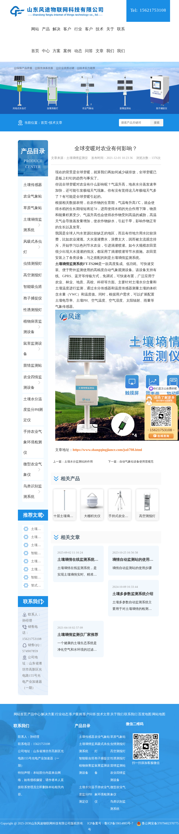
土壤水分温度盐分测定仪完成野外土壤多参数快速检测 (37, 561)
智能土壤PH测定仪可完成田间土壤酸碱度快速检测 (37, 553)
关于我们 (110, 40)
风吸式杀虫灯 (102, 747)
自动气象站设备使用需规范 (136, 461)
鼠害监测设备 (102, 769)
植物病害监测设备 (86, 769)
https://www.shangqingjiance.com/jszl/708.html (107, 450)
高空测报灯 (118, 751)
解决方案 (56, 40)
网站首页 (35, 40)
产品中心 (46, 40)
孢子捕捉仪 (102, 758)
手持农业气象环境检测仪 (102, 794)
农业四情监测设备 (118, 776)
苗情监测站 (118, 765)
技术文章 (99, 40)
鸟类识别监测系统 (118, 805)
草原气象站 (118, 736)
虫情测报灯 (118, 744)
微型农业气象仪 (118, 791)
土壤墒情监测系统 (86, 747)
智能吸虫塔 (86, 758)
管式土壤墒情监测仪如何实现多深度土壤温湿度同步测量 (37, 585)
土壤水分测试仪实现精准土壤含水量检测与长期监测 (37, 529)
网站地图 (158, 714)
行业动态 (78, 40)
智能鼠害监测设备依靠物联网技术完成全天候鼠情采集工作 (37, 577)
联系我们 (121, 40)
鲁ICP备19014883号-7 (118, 823)
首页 (44, 122)
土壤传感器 (86, 736)
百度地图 (144, 714)
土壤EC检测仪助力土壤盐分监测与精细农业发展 (37, 545)
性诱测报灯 (118, 758)
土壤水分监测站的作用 (78, 461)
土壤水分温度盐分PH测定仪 (86, 794)
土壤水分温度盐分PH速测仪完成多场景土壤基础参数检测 (37, 569)
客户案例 (67, 40)
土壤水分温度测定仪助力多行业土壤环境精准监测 (37, 537)
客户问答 (89, 40)
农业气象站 (102, 736)
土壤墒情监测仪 (77, 158)
